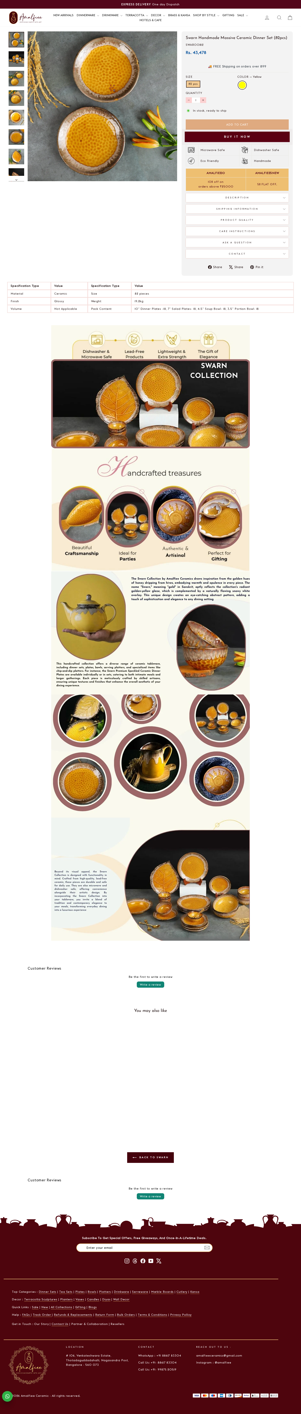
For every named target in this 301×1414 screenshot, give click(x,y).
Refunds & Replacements (73, 1315)
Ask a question (237, 242)
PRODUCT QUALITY (237, 220)
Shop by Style (204, 15)
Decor (156, 15)
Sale (241, 15)
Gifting (228, 15)
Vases (80, 1299)
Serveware (140, 1292)
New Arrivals (63, 15)
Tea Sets (65, 1292)
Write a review (150, 984)
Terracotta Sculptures (40, 1299)
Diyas (106, 1299)
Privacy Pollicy (181, 1315)
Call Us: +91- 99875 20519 (157, 1369)
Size (189, 77)
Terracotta (135, 15)
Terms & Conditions (152, 1315)
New (44, 1307)
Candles (93, 1299)
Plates (80, 1292)
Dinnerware (86, 15)
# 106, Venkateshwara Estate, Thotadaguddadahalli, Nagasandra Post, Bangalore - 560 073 (97, 1360)
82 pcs (193, 84)
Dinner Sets (47, 1292)
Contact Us (60, 1324)
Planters (66, 1299)
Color (249, 77)
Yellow (242, 85)
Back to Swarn (153, 1157)
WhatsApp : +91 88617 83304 (159, 1355)
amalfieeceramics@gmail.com (219, 1355)
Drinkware (110, 15)
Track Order (42, 1315)
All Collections (61, 1307)
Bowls (92, 1292)
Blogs (92, 1307)
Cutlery (182, 1292)
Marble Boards (162, 1292)
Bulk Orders (126, 1315)
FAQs (26, 1315)
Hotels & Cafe (150, 20)
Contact (237, 253)
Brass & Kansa (179, 15)
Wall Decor (121, 1299)
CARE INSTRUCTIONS (237, 231)
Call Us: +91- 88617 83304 (157, 1362)
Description (237, 197)
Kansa (194, 1292)
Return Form (104, 1315)
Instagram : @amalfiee (213, 1362)
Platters (105, 1292)
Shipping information (237, 208)
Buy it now (237, 136)
